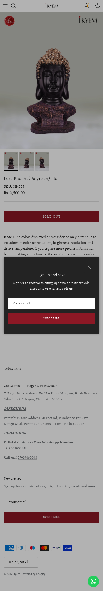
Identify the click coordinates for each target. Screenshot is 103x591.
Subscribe (51, 318)
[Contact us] (93, 581)
